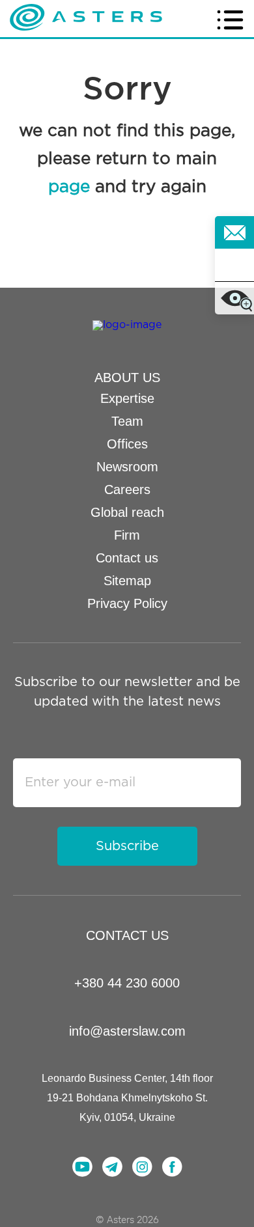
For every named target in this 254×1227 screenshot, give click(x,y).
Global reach (127, 512)
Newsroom (127, 467)
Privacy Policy (127, 603)
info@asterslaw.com (127, 1031)
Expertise (127, 398)
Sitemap (127, 580)
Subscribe (127, 846)
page (69, 187)
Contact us (127, 558)
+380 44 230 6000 (127, 983)
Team (127, 421)
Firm (127, 535)
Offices (127, 444)
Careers (127, 489)
